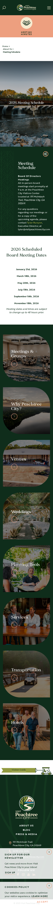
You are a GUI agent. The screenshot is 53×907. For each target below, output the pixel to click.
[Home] (26, 8)
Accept (42, 901)
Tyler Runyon (34, 222)
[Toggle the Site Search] (4, 7)
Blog (26, 830)
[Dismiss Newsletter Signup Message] (49, 852)
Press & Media (26, 834)
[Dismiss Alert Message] (49, 885)
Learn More (40, 896)
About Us (26, 825)
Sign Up (10, 872)
